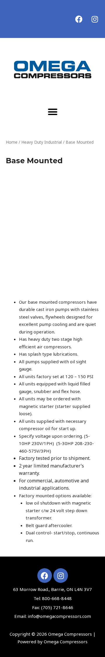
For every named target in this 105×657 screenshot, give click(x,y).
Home (12, 142)
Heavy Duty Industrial (41, 142)
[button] (52, 111)
